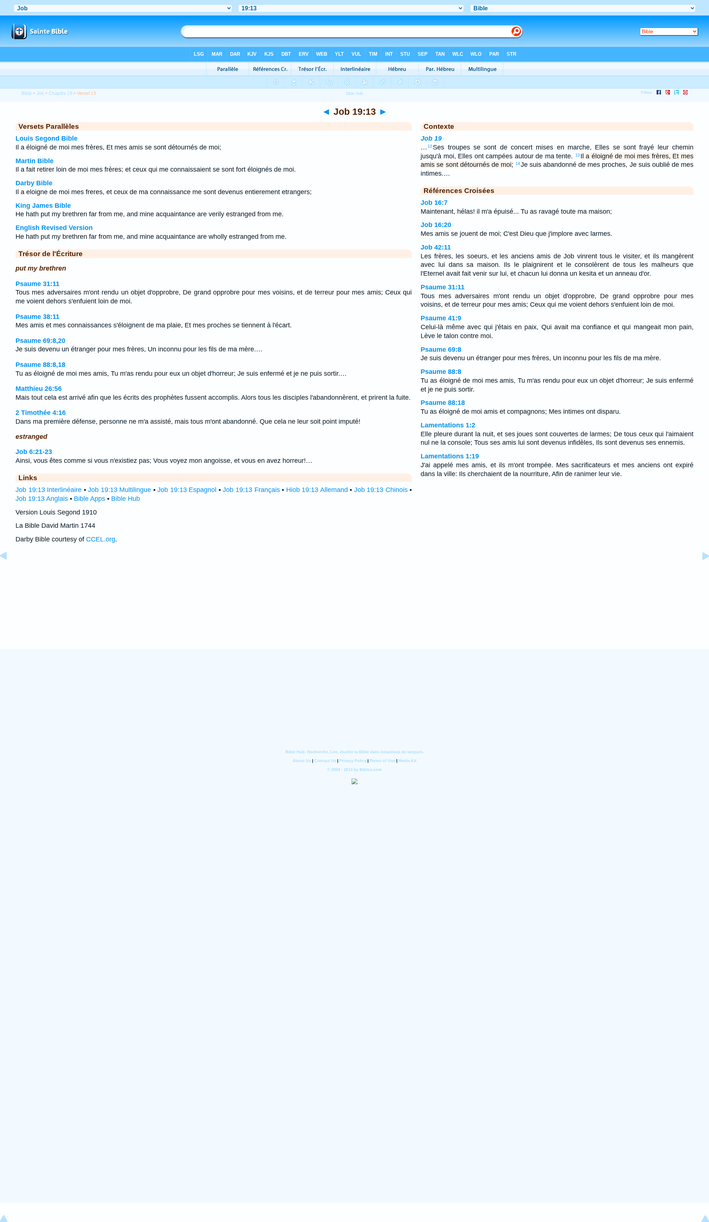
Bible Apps (89, 498)
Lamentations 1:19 (450, 456)
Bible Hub (125, 498)
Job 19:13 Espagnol (186, 489)
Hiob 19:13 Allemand (317, 489)
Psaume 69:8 (441, 349)
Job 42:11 (436, 247)
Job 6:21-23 (34, 451)
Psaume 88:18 (443, 402)
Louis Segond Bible (47, 138)
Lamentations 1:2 (448, 425)
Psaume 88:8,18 (40, 364)
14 (518, 163)
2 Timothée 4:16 (41, 412)
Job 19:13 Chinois (381, 489)
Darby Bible (34, 183)
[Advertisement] (354, 603)
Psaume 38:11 (37, 316)
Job (40, 93)
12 (430, 146)
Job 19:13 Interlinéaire (49, 489)
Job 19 (431, 138)
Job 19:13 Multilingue (119, 489)
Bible (26, 93)
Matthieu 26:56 (39, 388)
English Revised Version (54, 227)
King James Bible (43, 205)
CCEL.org (100, 539)
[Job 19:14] (700, 572)
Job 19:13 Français (251, 489)
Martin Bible (35, 161)
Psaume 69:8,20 (40, 340)
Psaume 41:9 (441, 318)
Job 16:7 (434, 202)
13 (577, 155)
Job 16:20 (436, 224)
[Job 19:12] (9, 572)
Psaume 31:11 (37, 284)
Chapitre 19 (60, 93)
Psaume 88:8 (441, 371)
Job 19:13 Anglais (42, 498)
